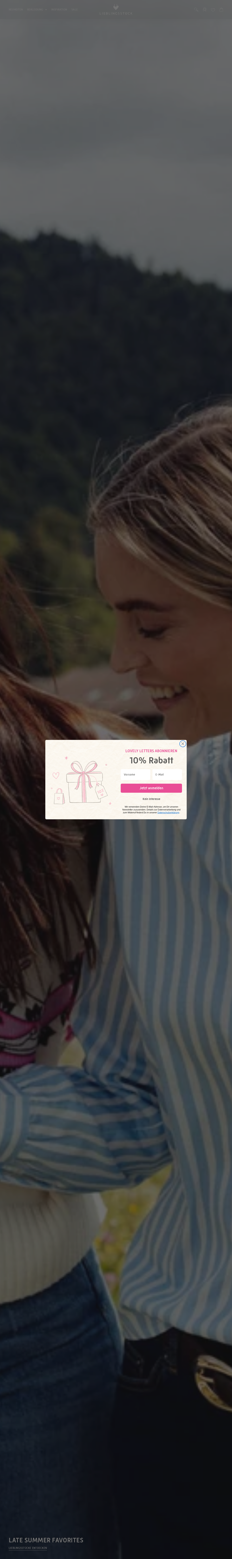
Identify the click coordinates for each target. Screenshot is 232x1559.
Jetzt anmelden (151, 788)
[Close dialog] (183, 744)
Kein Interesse (151, 799)
